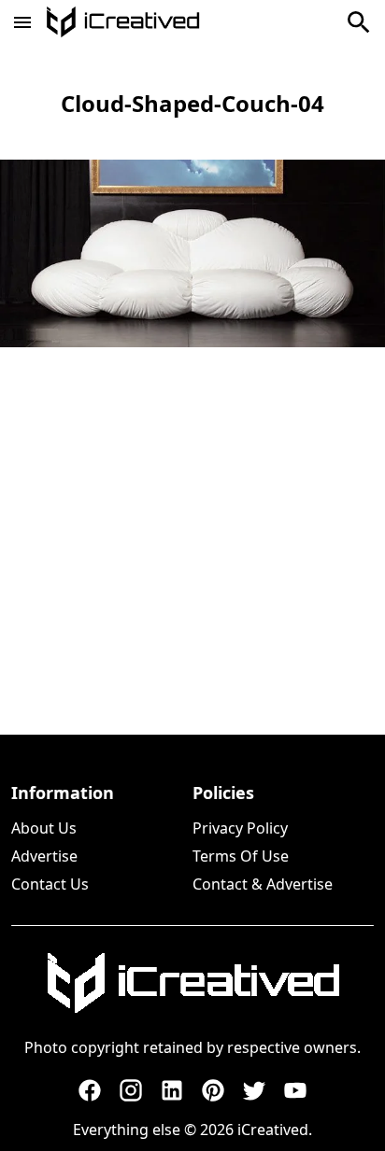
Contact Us (50, 884)
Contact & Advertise (262, 884)
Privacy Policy (240, 828)
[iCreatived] (192, 983)
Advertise (44, 856)
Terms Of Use (240, 856)
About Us (44, 828)
